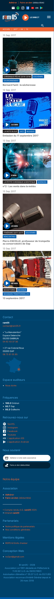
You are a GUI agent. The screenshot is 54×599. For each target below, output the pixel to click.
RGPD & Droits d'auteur (16, 543)
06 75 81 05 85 (10, 354)
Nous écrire (10, 385)
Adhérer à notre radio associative (23, 458)
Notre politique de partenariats (20, 526)
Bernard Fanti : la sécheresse (19, 85)
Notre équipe (11, 479)
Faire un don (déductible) (20, 465)
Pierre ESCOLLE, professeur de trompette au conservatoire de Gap (26, 242)
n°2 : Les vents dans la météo (19, 186)
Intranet (11, 513)
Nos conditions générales (17, 529)
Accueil (6, 29)
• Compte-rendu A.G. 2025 (20, 510)
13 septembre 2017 (14, 298)
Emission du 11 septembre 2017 (20, 135)
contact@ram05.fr (12, 326)
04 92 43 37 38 (10, 341)
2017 (16, 29)
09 (22, 29)
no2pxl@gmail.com (14, 556)
